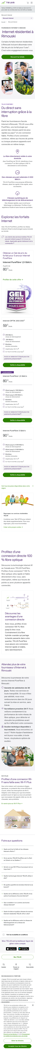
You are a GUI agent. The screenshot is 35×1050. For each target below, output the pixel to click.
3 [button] (12, 163)
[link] (3, 21)
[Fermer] (33, 1005)
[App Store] (11, 949)
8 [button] (20, 358)
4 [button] (13, 243)
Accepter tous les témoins (17, 1046)
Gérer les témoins (17, 1041)
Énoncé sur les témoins (10, 1034)
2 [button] (15, 132)
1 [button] (28, 47)
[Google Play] (24, 949)
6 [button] (18, 348)
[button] (32, 3)
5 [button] (24, 320)
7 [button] (23, 351)
